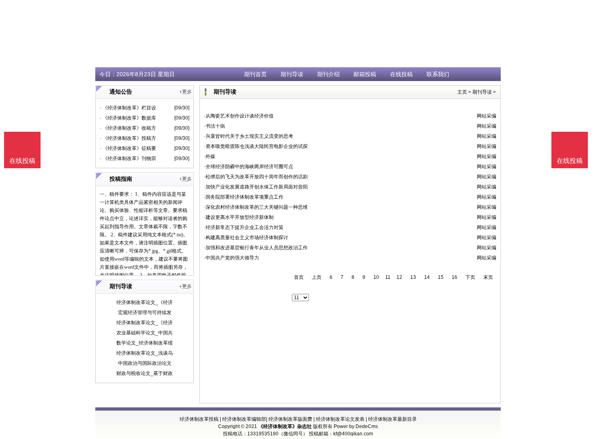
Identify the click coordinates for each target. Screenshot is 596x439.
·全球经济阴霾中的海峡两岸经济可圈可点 (248, 166)
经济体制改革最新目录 (392, 419)
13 (413, 277)
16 (454, 277)
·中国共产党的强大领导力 (231, 258)
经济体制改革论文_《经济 (144, 302)
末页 (488, 277)
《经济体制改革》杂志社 (285, 426)
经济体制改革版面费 (290, 419)
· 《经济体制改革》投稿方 (128, 138)
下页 (470, 277)
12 (399, 277)
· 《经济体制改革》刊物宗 (128, 158)
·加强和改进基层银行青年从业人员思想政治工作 (256, 248)
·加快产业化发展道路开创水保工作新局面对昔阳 (256, 187)
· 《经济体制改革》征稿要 (128, 148)
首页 (299, 277)
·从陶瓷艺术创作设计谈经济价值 (239, 116)
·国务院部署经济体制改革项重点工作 (243, 197)
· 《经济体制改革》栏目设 (128, 108)
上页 (317, 277)
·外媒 (209, 156)
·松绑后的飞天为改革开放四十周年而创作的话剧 (256, 177)
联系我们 (438, 74)
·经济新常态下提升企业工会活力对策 (243, 227)
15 (441, 277)
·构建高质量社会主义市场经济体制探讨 (246, 237)
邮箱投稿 (365, 74)
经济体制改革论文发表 (340, 419)
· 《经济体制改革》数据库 (128, 118)
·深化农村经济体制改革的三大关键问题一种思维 (256, 207)
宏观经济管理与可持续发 (145, 312)
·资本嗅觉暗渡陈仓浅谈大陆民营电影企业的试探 (256, 146)
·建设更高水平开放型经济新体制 (239, 217)
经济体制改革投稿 (199, 419)
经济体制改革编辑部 (244, 419)
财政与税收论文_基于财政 (144, 373)
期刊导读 (292, 74)
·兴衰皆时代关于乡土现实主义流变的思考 (248, 136)
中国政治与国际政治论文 (145, 363)
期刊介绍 (328, 74)
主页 (462, 92)
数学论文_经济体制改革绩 (144, 343)
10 (376, 277)
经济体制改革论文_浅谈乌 (144, 353)
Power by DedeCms (356, 426)
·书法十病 (214, 126)
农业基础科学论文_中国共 (144, 333)
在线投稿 (401, 74)
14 (427, 277)
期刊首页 (255, 74)
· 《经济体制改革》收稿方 (128, 128)
